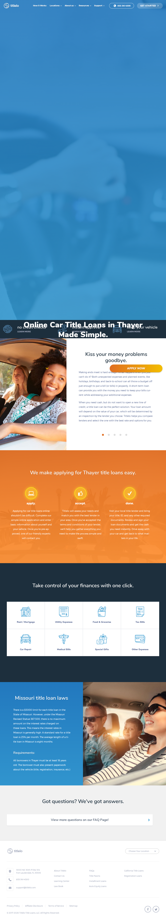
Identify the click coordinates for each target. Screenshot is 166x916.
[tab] (103, 435)
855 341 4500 (123, 6)
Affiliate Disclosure (34, 906)
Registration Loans (133, 876)
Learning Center (61, 881)
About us (69, 5)
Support (98, 5)
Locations (55, 5)
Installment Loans (97, 881)
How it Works (39, 5)
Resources (84, 5)
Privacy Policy (13, 906)
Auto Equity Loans (98, 886)
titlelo (14, 6)
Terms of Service (56, 906)
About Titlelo (60, 871)
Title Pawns (94, 876)
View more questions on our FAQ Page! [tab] (80, 820)
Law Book (58, 886)
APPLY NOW (136, 368)
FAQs (91, 871)
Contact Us (59, 876)
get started (148, 5)
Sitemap (73, 906)
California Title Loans (134, 871)
